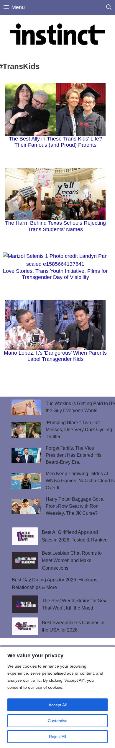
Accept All (58, 705)
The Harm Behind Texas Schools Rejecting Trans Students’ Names (55, 226)
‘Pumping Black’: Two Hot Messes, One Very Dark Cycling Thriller (79, 429)
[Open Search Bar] (109, 7)
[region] (57, 697)
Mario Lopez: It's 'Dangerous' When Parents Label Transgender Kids (55, 356)
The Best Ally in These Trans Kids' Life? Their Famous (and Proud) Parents (55, 142)
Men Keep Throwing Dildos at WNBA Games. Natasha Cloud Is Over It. (80, 480)
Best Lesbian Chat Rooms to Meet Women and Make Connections (72, 561)
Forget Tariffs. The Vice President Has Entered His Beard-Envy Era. (73, 455)
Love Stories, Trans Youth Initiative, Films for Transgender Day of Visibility (55, 274)
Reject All (57, 736)
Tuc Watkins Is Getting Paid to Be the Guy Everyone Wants (80, 407)
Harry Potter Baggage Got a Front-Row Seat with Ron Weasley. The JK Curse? (75, 506)
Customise (58, 720)
